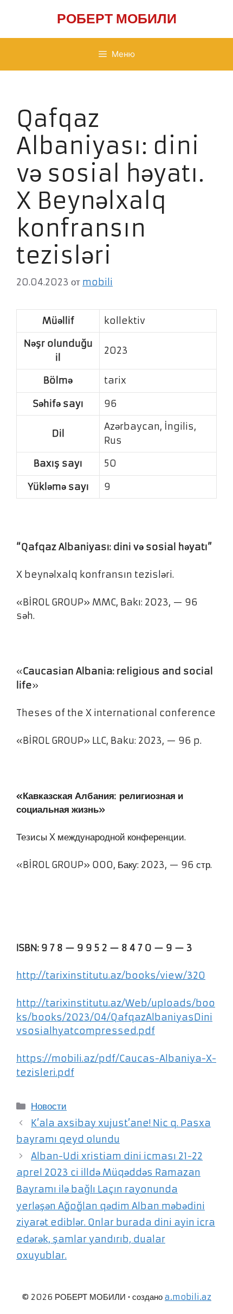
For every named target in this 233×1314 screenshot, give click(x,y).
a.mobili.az (188, 1297)
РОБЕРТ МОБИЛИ (117, 18)
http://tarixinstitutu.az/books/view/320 (110, 975)
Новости (49, 1106)
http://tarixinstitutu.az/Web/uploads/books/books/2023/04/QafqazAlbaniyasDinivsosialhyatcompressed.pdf (115, 1017)
